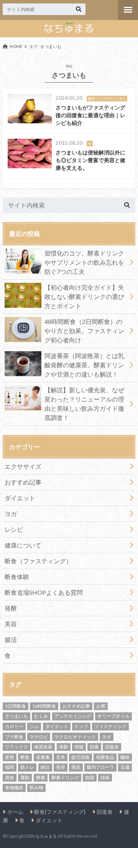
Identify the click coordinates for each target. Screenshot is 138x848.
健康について (23, 545)
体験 (63, 747)
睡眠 (125, 757)
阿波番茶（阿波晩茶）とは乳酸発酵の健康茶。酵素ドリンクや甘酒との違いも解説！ (84, 365)
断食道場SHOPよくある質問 (44, 592)
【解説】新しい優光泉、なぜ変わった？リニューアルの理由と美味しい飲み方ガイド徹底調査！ (84, 403)
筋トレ (27, 767)
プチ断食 (14, 737)
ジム (34, 726)
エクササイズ (23, 466)
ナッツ (81, 726)
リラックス (16, 747)
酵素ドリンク (65, 777)
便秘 (79, 747)
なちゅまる (46, 835)
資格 (9, 777)
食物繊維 (14, 787)
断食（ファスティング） (38, 560)
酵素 (40, 777)
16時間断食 (44, 706)
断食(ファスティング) (59, 811)
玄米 (60, 757)
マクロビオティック (75, 737)
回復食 (112, 747)
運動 (25, 777)
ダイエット (20, 497)
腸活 (11, 639)
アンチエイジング (72, 716)
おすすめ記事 (23, 482)
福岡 (9, 767)
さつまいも (16, 716)
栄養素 (43, 757)
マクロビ (39, 737)
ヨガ (11, 513)
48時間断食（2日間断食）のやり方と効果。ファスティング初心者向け (84, 331)
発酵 (11, 608)
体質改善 (43, 747)
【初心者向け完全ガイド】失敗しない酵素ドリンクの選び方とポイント (84, 296)
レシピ (14, 529)
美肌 (75, 767)
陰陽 (89, 777)
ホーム (15, 811)
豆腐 (125, 767)
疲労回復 (80, 757)
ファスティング (110, 726)
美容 (11, 623)
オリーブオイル (113, 716)
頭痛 (105, 777)
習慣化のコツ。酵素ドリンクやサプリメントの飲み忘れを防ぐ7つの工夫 (84, 262)
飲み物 (36, 787)
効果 (94, 747)
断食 (25, 757)
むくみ (41, 716)
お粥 (100, 706)
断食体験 (17, 576)
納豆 (45, 767)
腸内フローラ (100, 767)
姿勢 (9, 757)
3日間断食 (15, 706)
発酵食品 (105, 757)
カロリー (14, 726)
